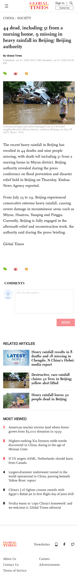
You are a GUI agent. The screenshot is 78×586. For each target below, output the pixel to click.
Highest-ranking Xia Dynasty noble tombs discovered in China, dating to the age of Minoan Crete (38, 445)
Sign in (59, 3)
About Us (9, 559)
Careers (44, 559)
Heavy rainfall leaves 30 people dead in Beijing (50, 397)
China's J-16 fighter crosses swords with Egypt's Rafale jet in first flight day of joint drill (41, 492)
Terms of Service (14, 570)
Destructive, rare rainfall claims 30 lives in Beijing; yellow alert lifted (51, 378)
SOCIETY (24, 18)
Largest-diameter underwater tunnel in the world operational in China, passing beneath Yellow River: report (39, 476)
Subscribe (64, 7)
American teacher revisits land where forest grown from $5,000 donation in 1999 (39, 429)
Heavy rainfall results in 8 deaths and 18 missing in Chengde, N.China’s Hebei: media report (52, 358)
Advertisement (49, 565)
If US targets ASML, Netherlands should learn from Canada (41, 461)
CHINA (8, 18)
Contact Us (11, 565)
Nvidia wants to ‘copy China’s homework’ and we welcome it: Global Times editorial (40, 505)
